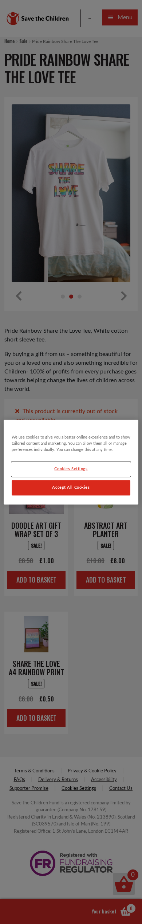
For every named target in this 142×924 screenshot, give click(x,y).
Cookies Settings (70, 469)
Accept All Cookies (71, 487)
